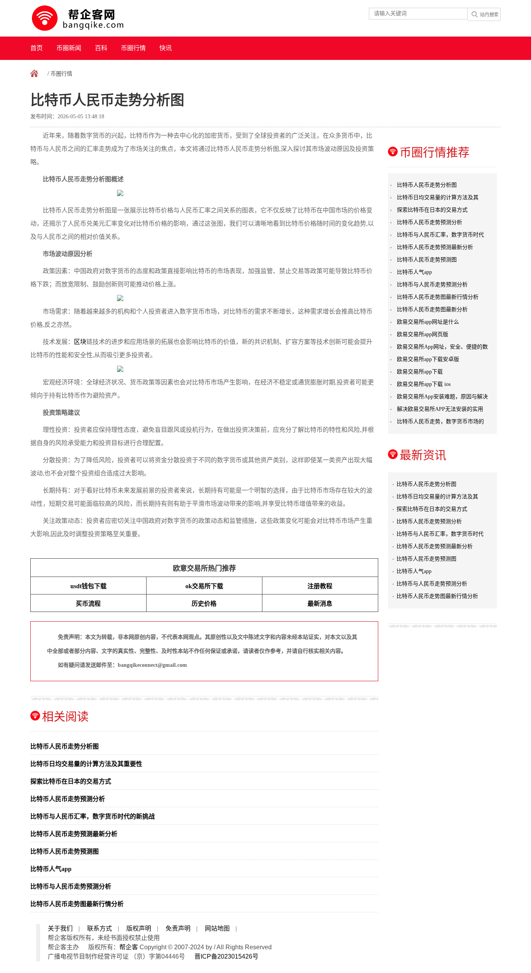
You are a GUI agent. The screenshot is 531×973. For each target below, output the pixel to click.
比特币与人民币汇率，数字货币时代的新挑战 (92, 816)
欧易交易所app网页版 (422, 334)
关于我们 (60, 928)
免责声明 (178, 928)
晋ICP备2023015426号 (226, 956)
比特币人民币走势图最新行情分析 (77, 904)
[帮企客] (92, 18)
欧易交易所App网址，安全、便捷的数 (442, 347)
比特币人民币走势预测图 (64, 851)
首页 (36, 48)
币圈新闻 (68, 48)
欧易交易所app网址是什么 (428, 322)
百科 (101, 48)
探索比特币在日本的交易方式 (70, 781)
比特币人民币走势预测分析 (67, 799)
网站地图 (217, 928)
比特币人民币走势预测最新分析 (73, 834)
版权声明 (138, 928)
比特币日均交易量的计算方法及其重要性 (86, 764)
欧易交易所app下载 (420, 372)
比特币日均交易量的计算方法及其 (438, 197)
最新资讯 (423, 455)
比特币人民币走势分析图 (64, 746)
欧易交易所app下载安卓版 (428, 359)
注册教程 (319, 586)
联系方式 (99, 928)
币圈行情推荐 (435, 152)
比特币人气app (51, 869)
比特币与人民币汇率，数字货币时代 (440, 235)
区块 (80, 341)
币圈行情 (133, 48)
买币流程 (88, 603)
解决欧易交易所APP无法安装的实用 (440, 409)
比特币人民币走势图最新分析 (432, 309)
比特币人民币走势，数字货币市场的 (440, 421)
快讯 (165, 48)
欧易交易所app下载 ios (424, 384)
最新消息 (319, 603)
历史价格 (204, 603)
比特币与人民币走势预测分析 (70, 886)
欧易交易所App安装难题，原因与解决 (442, 397)
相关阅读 (65, 716)
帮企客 (128, 947)
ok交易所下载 (204, 586)
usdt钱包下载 (88, 586)
